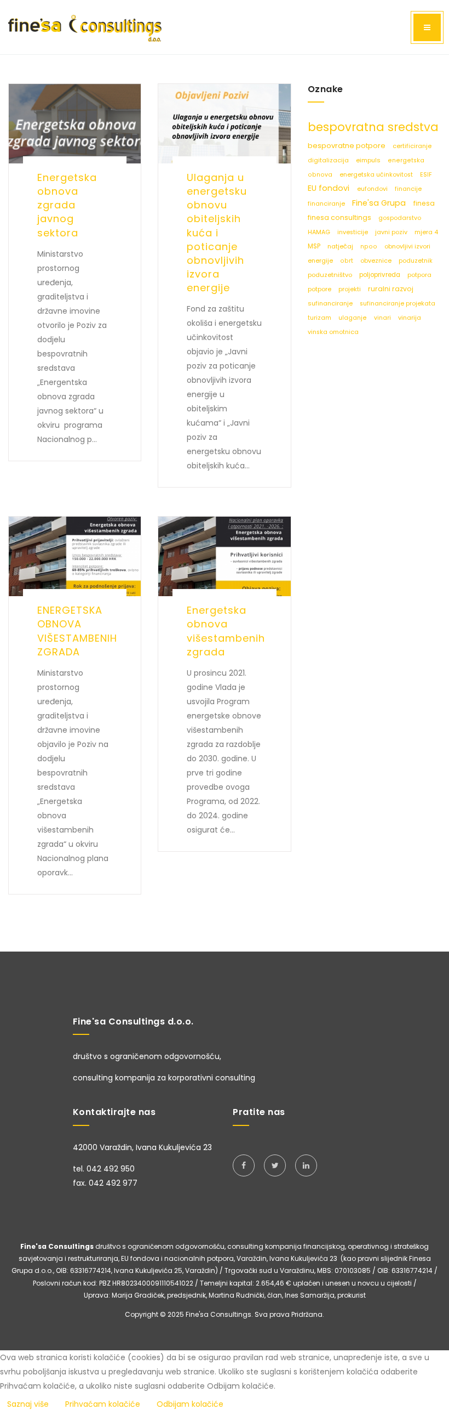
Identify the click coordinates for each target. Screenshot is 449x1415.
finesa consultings (340, 217)
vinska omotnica (333, 332)
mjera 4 (426, 232)
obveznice (376, 261)
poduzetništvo (331, 274)
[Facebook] (244, 1165)
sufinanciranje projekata (397, 303)
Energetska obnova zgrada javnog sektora (67, 205)
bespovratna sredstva (373, 127)
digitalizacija (329, 160)
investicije (353, 232)
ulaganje (353, 318)
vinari (383, 318)
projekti (350, 289)
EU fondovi (330, 188)
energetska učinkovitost (377, 175)
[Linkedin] (306, 1165)
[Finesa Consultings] (85, 27)
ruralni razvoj (390, 288)
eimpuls (369, 160)
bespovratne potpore (347, 145)
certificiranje (412, 146)
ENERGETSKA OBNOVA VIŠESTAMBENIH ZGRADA (77, 631)
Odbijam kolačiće (190, 1404)
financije (408, 189)
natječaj (341, 246)
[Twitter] (275, 1165)
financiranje (327, 204)
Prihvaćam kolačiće (102, 1404)
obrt (347, 261)
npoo (369, 246)
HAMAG (320, 232)
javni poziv (392, 232)
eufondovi (373, 189)
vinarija (409, 317)
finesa (424, 203)
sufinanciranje (331, 303)
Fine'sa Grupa (380, 202)
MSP (315, 246)
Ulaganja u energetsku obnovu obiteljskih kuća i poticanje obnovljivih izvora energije (217, 233)
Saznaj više (28, 1404)
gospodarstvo (399, 218)
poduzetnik (416, 261)
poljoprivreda (380, 274)
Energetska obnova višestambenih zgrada (226, 631)
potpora (419, 275)
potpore (320, 289)
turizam (320, 318)
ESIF (426, 175)
